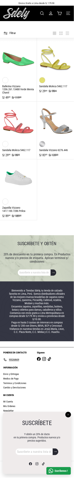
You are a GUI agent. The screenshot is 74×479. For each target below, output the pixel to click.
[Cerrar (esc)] (68, 414)
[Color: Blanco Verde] (5, 202)
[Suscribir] (55, 451)
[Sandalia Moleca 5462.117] (55, 66)
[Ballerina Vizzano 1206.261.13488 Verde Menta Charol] (18, 70)
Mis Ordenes (9, 406)
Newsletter (8, 410)
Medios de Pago (11, 378)
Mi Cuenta (8, 401)
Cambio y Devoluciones (14, 387)
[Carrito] (59, 13)
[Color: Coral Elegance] (5, 144)
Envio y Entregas (11, 374)
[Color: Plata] (42, 144)
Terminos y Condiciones (14, 383)
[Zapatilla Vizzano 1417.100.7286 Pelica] (18, 189)
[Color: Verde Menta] (5, 80)
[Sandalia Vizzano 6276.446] (55, 130)
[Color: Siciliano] (42, 80)
